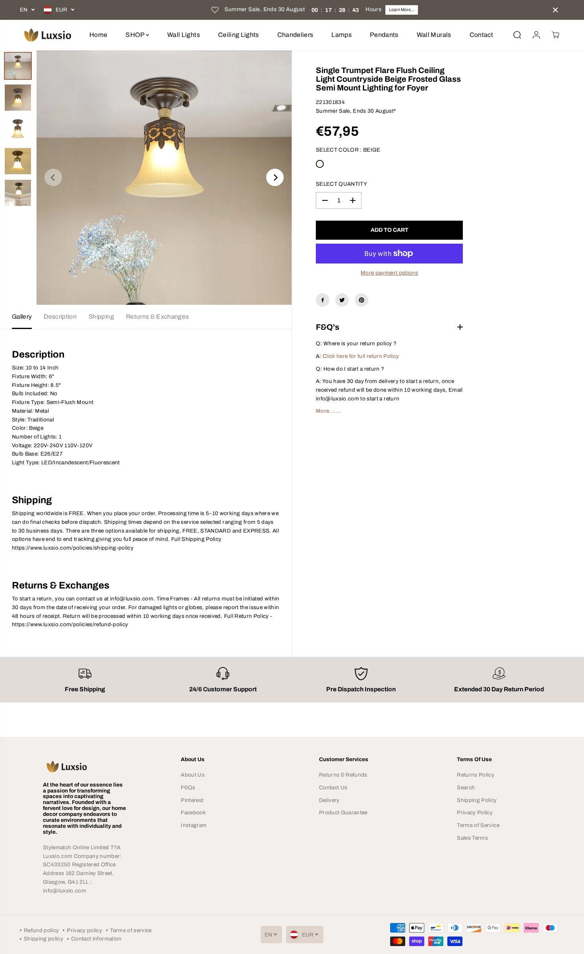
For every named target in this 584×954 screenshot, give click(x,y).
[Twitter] (342, 300)
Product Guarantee (343, 813)
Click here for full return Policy (361, 356)
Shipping (101, 316)
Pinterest (192, 800)
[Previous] (53, 177)
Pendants (384, 34)
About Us (193, 775)
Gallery (22, 316)
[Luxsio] (47, 35)
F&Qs (188, 788)
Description (60, 316)
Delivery (329, 800)
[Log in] (536, 35)
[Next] (275, 177)
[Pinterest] (361, 300)
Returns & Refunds (343, 775)
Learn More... (401, 9)
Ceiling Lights (238, 34)
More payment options (389, 273)
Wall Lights (183, 34)
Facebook (193, 813)
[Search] (517, 35)
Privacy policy (84, 930)
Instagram (194, 825)
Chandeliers (295, 34)
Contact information (96, 939)
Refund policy (41, 930)
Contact (481, 34)
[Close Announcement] (555, 10)
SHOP (136, 34)
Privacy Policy (475, 813)
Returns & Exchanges (157, 316)
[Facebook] (322, 300)
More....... (328, 411)
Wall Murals (434, 34)
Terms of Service (478, 825)
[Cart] (555, 35)
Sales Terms (472, 838)
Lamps (341, 34)
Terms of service (130, 930)
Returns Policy (475, 775)
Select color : (348, 150)
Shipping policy (43, 939)
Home (98, 34)
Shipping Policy (477, 800)
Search (466, 788)
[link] (85, 766)
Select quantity (341, 184)
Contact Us (333, 788)
